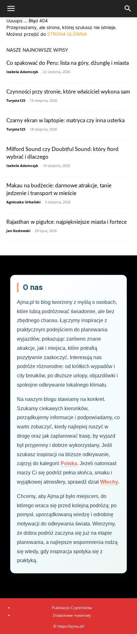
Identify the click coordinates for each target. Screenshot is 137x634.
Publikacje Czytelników (72, 607)
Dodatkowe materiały (72, 615)
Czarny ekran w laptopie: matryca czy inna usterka (65, 120)
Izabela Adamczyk (22, 71)
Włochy (109, 482)
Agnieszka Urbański (23, 202)
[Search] (128, 8)
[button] (11, 8)
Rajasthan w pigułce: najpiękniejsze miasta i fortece (66, 222)
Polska (69, 463)
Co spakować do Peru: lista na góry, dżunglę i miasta (67, 63)
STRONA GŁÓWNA (67, 34)
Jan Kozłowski (18, 230)
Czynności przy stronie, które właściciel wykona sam (68, 91)
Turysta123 (15, 100)
